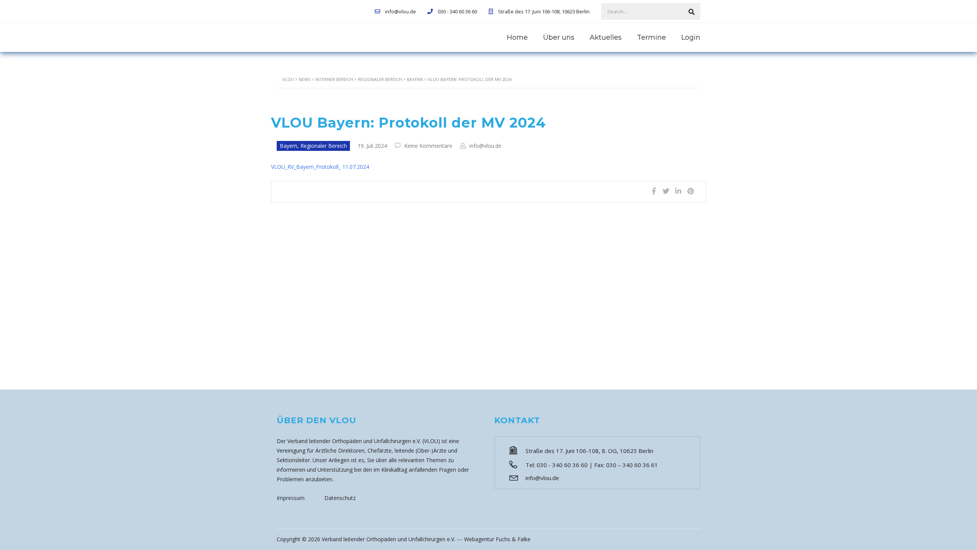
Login (690, 37)
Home (517, 37)
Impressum (291, 497)
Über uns (558, 37)
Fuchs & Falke (513, 539)
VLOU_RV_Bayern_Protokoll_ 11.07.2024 (320, 166)
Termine (651, 37)
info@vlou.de (542, 478)
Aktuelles (606, 37)
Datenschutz (340, 497)
